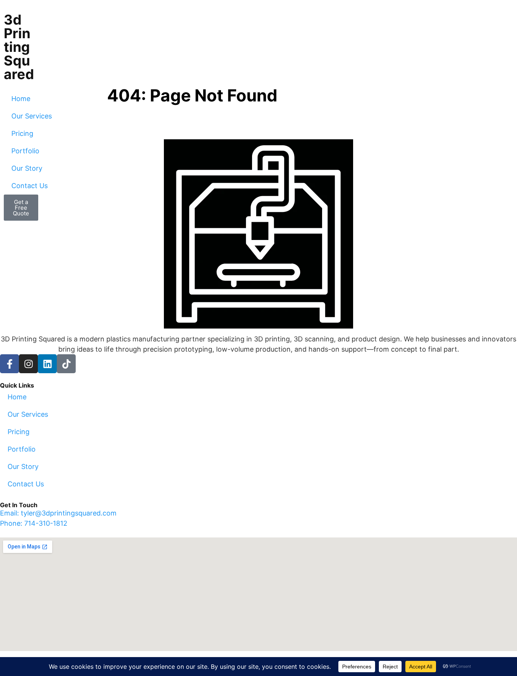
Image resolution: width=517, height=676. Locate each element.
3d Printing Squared (19, 47)
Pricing (22, 133)
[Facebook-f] (9, 363)
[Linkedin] (47, 363)
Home (20, 99)
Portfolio (25, 151)
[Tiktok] (66, 363)
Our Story (26, 168)
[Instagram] (28, 363)
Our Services (31, 116)
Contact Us (29, 186)
